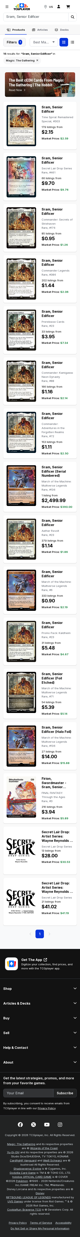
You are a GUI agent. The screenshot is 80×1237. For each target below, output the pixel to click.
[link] (22, 6)
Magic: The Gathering (21, 1144)
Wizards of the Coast (44, 1148)
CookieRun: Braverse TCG (24, 1209)
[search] (36, 16)
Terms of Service (41, 1222)
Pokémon (22, 1181)
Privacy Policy (46, 1108)
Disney (40, 1193)
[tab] (16, 29)
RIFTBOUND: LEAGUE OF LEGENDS (28, 1197)
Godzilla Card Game (23, 1172)
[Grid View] (63, 42)
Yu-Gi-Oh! (13, 1152)
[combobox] (44, 42)
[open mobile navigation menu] (7, 6)
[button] (72, 17)
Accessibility (63, 1222)
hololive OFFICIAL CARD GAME (31, 1176)
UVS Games (15, 1201)
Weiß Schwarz (52, 1160)
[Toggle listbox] (54, 42)
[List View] (72, 42)
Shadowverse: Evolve (27, 1168)
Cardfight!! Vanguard (23, 1160)
